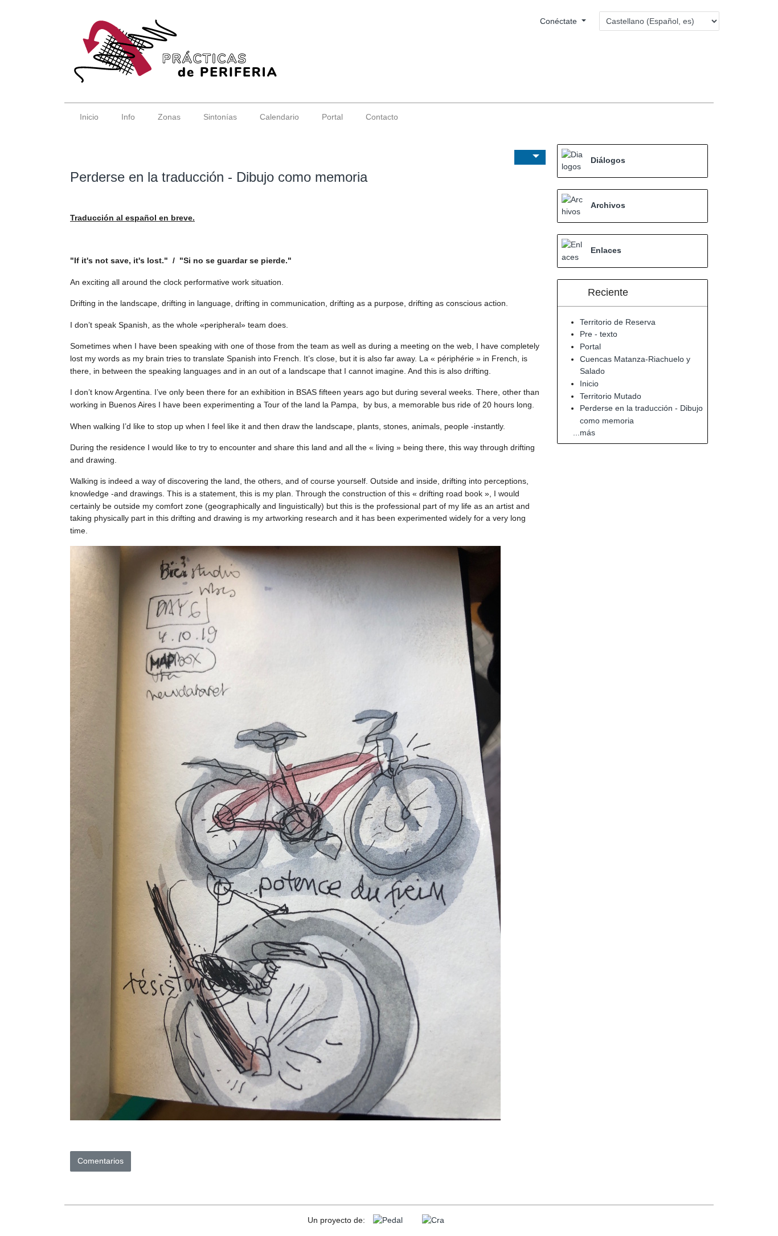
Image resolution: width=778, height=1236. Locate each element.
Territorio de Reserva (618, 322)
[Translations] (530, 157)
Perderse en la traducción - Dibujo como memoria (218, 177)
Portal (590, 346)
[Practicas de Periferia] (171, 56)
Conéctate (559, 21)
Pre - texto (598, 333)
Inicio (589, 383)
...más (584, 432)
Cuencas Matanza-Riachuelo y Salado (635, 365)
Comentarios (100, 1160)
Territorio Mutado (610, 396)
